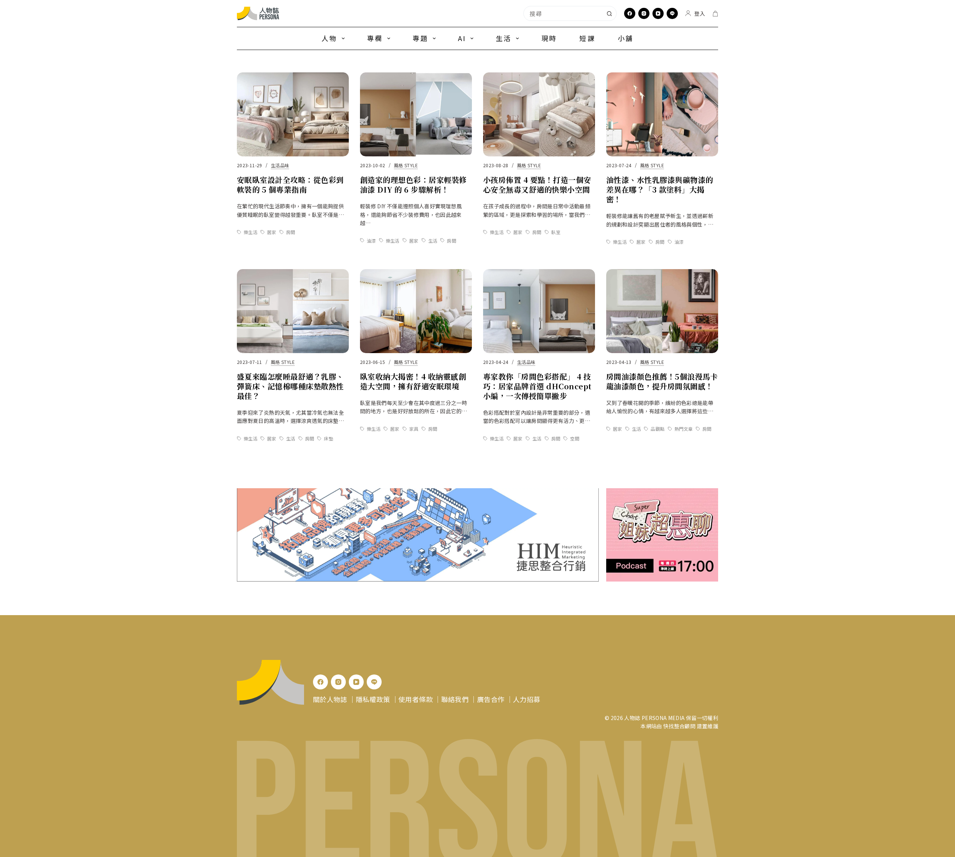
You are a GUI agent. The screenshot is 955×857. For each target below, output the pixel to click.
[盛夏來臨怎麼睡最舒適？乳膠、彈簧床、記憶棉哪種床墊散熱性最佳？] (293, 311)
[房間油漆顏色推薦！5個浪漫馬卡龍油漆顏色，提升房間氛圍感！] (662, 311)
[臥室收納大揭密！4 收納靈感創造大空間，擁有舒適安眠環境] (416, 311)
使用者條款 (415, 699)
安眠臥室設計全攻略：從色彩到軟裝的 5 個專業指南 (290, 184)
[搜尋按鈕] (609, 13)
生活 (503, 38)
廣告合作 (490, 699)
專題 (420, 38)
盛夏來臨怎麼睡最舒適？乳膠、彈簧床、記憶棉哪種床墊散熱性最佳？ (290, 386)
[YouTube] (658, 13)
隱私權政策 (373, 699)
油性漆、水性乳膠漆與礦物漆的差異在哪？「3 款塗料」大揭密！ (659, 189)
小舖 (625, 38)
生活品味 (280, 165)
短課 (587, 38)
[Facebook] (629, 13)
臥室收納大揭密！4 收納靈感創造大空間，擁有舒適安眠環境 (413, 381)
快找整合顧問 (679, 726)
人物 (329, 38)
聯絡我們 (455, 699)
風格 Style (406, 165)
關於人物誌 (330, 699)
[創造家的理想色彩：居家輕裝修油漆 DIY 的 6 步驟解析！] (416, 114)
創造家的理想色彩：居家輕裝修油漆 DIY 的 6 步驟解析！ (413, 184)
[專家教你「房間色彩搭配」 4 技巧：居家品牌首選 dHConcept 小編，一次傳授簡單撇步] (539, 311)
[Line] (672, 13)
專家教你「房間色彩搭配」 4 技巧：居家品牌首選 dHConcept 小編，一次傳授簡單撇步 (537, 386)
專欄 (375, 38)
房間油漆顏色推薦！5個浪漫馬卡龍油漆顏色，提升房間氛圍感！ (662, 381)
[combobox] (563, 13)
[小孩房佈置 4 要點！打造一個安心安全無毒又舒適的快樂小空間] (539, 114)
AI (462, 38)
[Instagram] (643, 13)
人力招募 (526, 699)
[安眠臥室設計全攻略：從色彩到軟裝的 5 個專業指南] (293, 114)
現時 (549, 38)
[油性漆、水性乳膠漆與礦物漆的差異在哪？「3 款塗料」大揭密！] (662, 114)
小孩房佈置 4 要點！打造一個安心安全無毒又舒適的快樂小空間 (537, 184)
